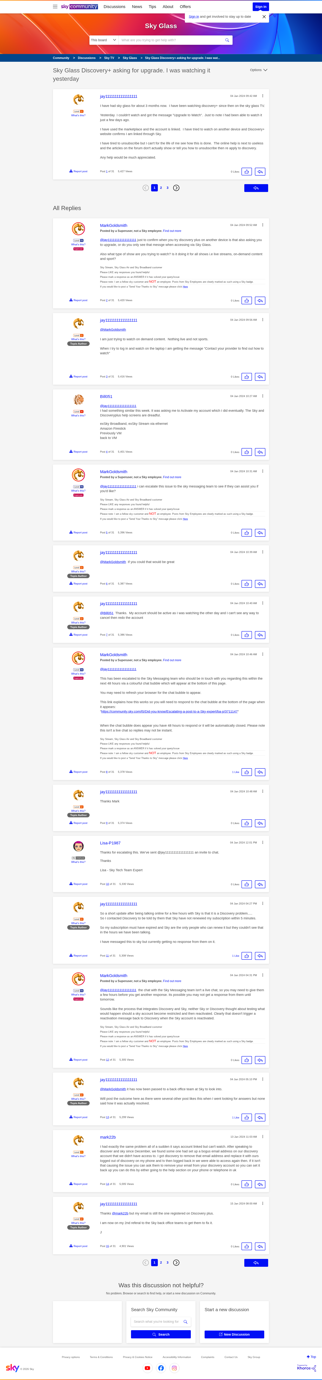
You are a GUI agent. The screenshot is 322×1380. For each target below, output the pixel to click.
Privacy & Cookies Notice (137, 1357)
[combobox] (170, 40)
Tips (152, 6)
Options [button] (256, 70)
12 (107, 1059)
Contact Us (231, 1357)
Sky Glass (161, 26)
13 (107, 1117)
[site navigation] (55, 6)
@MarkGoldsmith (113, 330)
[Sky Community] (79, 7)
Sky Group (254, 1357)
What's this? (78, 115)
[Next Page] (176, 188)
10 (107, 883)
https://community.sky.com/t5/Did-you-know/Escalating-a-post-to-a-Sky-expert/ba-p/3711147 (169, 711)
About (168, 6)
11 (107, 955)
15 (107, 1246)
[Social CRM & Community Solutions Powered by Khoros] (306, 1368)
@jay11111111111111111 (118, 240)
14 (107, 1183)
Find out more (172, 230)
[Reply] (260, 172)
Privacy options (71, 1357)
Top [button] (313, 1357)
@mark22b (120, 1213)
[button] (262, 95)
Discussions (114, 6)
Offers (185, 6)
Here (185, 286)
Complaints (207, 1357)
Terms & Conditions (101, 1357)
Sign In (260, 7)
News (137, 6)
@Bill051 (106, 613)
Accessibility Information (177, 1357)
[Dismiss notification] (264, 17)
